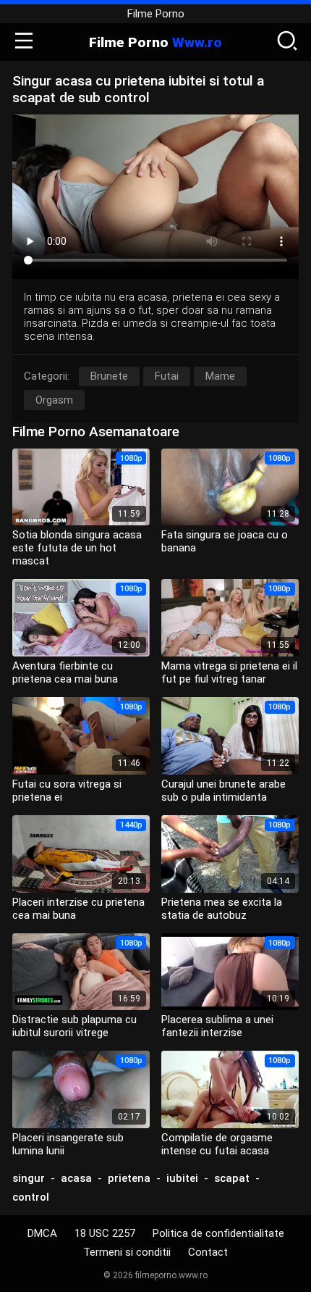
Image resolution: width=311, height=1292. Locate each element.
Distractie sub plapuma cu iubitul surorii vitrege (74, 1026)
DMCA (42, 1233)
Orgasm (54, 400)
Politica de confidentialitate (218, 1233)
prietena (129, 1178)
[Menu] (23, 42)
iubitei (182, 1178)
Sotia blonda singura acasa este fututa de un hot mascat (77, 547)
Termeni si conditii (127, 1252)
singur (28, 1178)
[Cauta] (287, 42)
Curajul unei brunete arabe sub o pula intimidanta (223, 791)
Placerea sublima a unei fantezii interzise (217, 1026)
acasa (76, 1178)
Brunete (109, 376)
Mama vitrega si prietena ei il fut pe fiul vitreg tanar (229, 672)
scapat (232, 1178)
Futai (167, 376)
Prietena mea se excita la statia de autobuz (221, 909)
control (30, 1197)
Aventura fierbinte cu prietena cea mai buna (65, 672)
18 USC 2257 (104, 1233)
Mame (220, 376)
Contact (208, 1252)
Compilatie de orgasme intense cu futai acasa (217, 1144)
